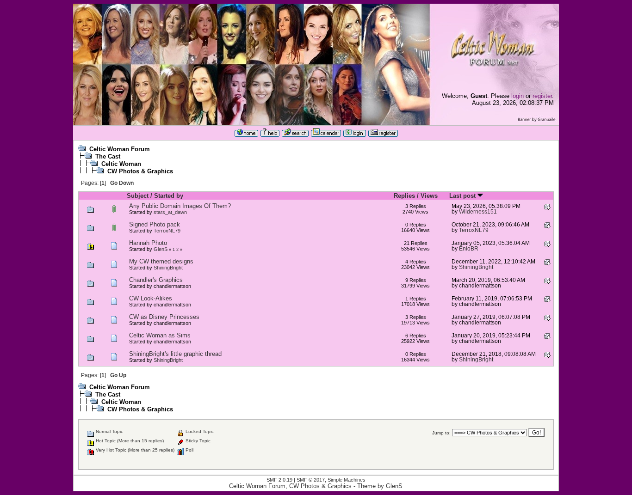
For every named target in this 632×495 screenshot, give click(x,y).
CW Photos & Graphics (140, 171)
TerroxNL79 (167, 230)
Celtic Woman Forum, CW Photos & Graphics (290, 486)
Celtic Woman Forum (119, 149)
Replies (404, 195)
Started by (168, 195)
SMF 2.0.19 (279, 480)
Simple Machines (347, 480)
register (542, 95)
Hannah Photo (148, 242)
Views (429, 195)
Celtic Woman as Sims (160, 335)
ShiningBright (168, 267)
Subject (138, 195)
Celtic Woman (121, 163)
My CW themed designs (161, 261)
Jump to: (441, 432)
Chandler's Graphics (156, 279)
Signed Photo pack (154, 224)
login (517, 95)
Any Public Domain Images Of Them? (180, 205)
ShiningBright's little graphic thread (175, 353)
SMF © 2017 (311, 480)
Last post (463, 195)
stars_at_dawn (170, 212)
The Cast (107, 156)
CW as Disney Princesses (164, 316)
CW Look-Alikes (150, 298)
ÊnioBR (468, 248)
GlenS (160, 249)
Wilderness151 (478, 211)
